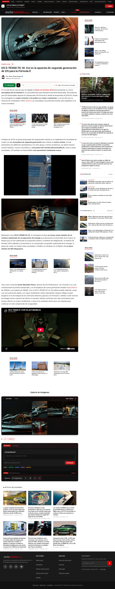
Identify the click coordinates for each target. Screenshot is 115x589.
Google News (18, 478)
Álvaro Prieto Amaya (15, 76)
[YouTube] (21, 567)
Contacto (61, 564)
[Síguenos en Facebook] (26, 478)
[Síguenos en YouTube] (40, 478)
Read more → (110, 210)
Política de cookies (64, 573)
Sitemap (38, 577)
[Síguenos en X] (30, 478)
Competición (5, 64)
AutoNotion (110, 12)
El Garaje (73, 12)
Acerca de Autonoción (65, 560)
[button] (71, 398)
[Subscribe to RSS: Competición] (12, 64)
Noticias (35, 12)
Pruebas (56, 12)
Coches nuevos (84, 12)
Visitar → (74, 473)
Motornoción (47, 12)
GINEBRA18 (11, 439)
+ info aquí (103, 569)
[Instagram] (16, 567)
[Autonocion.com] (17, 12)
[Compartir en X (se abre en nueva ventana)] (18, 85)
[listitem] (17, 418)
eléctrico (29, 101)
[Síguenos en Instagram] (35, 478)
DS (2, 90)
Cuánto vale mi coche (42, 573)
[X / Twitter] (11, 567)
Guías (63, 12)
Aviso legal (62, 569)
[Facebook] (5, 567)
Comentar (70, 463)
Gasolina (98, 12)
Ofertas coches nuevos (42, 569)
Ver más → (111, 174)
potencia (73, 287)
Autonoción (35, 585)
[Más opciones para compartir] (23, 85)
